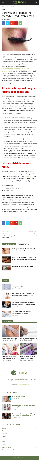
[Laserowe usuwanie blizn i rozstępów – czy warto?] (10, 331)
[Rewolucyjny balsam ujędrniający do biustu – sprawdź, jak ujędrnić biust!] (6, 296)
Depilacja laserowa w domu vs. (22, 266)
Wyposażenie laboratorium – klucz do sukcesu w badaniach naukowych (28, 358)
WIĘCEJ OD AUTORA (23, 244)
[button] (36, 2)
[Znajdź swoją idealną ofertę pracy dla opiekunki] (28, 331)
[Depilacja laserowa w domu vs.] (6, 268)
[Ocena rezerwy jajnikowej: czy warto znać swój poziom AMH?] (6, 287)
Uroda (12, 7)
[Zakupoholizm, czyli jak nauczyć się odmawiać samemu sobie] (10, 349)
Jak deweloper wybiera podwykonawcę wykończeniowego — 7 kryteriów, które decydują (23, 304)
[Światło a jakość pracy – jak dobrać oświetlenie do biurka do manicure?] (6, 259)
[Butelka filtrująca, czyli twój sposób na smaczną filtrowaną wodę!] (6, 407)
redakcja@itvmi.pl (24, 385)
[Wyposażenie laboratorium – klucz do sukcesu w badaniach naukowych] (28, 349)
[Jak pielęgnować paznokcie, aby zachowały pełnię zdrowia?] (6, 314)
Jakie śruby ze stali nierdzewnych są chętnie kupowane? (9, 236)
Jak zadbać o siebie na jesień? (30, 235)
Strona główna (5, 7)
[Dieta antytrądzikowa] (6, 399)
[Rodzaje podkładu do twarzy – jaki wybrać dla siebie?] (6, 251)
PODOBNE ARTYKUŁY (9, 244)
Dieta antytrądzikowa (18, 396)
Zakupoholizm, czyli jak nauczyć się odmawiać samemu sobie (9, 358)
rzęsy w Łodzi (29, 176)
